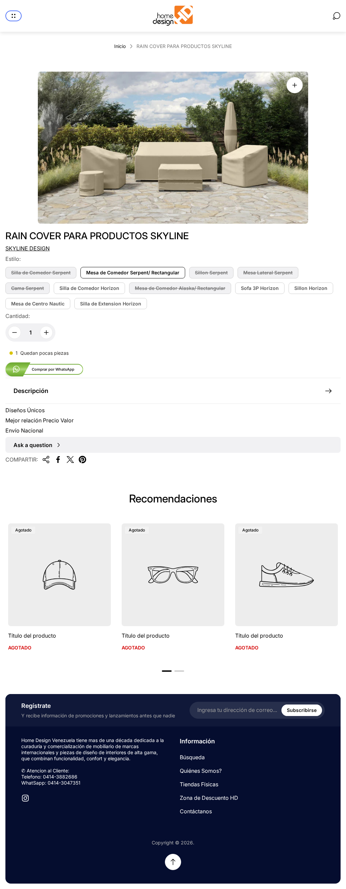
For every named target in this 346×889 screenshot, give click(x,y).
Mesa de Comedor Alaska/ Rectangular (180, 288)
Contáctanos (196, 811)
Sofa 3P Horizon (260, 288)
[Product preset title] (59, 574)
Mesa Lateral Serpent (268, 272)
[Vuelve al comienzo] (173, 862)
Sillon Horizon (310, 288)
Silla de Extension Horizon (110, 303)
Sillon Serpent (211, 272)
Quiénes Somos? (201, 770)
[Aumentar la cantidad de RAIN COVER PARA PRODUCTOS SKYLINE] (46, 332)
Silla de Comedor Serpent (41, 272)
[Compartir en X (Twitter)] (70, 459)
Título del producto (32, 635)
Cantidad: (17, 316)
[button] (167, 671)
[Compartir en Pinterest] (82, 459)
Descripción (31, 390)
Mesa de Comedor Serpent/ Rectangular (132, 272)
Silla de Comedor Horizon (89, 288)
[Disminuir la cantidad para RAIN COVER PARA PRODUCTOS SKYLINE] (14, 332)
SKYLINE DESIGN (27, 248)
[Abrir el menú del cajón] (13, 15)
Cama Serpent (27, 288)
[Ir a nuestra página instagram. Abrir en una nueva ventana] (25, 798)
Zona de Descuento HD (209, 797)
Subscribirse (302, 710)
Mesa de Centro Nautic (38, 303)
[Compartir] (46, 459)
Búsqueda (192, 757)
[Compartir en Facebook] (58, 459)
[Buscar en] (336, 15)
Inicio (120, 46)
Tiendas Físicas (199, 784)
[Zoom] (295, 85)
